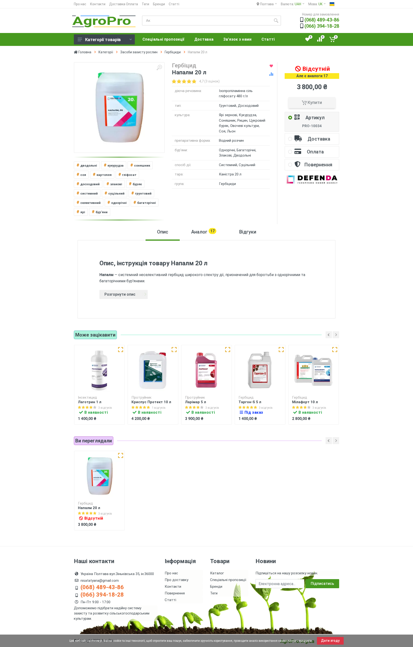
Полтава (266, 4)
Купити (314, 102)
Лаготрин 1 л (89, 402)
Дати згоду (330, 640)
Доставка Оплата (123, 4)
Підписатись (322, 583)
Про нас (80, 4)
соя (81, 174)
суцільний (114, 193)
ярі (80, 211)
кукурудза (114, 165)
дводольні (86, 165)
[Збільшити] (159, 67)
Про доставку (176, 580)
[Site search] (276, 21)
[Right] (336, 334)
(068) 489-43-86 (321, 20)
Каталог (217, 573)
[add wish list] (271, 66)
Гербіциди (173, 52)
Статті (174, 4)
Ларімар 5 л (195, 402)
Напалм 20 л (89, 508)
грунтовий (141, 193)
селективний (88, 202)
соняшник (140, 165)
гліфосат (127, 174)
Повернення (175, 593)
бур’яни (100, 211)
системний (87, 193)
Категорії (105, 52)
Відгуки (247, 232)
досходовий (88, 183)
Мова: (315, 4)
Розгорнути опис (120, 294)
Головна (84, 52)
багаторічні (144, 202)
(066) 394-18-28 (321, 26)
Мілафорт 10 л (305, 402)
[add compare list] (271, 74)
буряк (135, 183)
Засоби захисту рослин (139, 52)
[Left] (329, 334)
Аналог (203, 232)
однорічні (117, 202)
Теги (145, 4)
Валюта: (291, 4)
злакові (114, 183)
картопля (102, 174)
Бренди (159, 4)
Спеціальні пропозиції (228, 580)
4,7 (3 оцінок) (209, 81)
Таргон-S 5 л (250, 402)
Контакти (97, 4)
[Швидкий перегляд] (120, 349)
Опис (162, 232)
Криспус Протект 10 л (151, 402)
